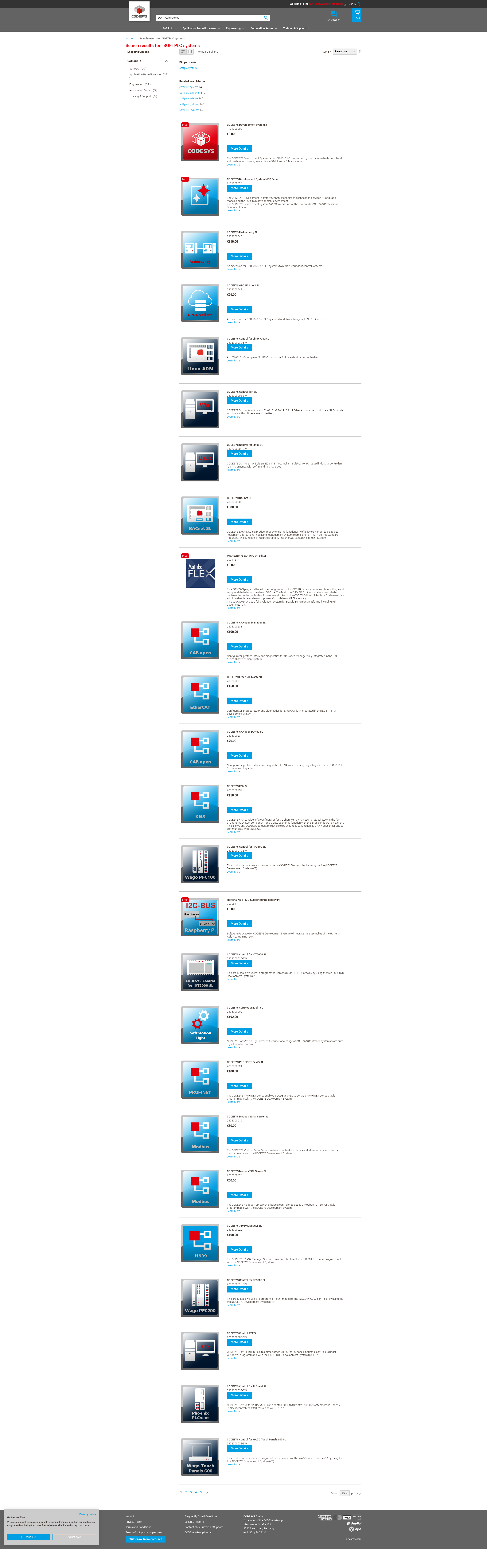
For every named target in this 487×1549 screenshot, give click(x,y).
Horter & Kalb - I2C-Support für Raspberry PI (253, 899)
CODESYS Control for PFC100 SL (246, 846)
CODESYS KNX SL (237, 786)
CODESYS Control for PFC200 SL (246, 1280)
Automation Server (144, 90)
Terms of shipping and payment (144, 1532)
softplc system (188, 68)
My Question (333, 19)
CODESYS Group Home (198, 1532)
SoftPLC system (188, 87)
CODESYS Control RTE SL (242, 1333)
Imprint (130, 1516)
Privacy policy (87, 1514)
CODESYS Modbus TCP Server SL (247, 1171)
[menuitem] (169, 28)
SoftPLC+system (189, 109)
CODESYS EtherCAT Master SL (245, 677)
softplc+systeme (189, 104)
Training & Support (144, 96)
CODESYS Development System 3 (247, 124)
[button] (318, 4)
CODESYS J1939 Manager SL (244, 1225)
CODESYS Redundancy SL (242, 232)
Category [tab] (134, 60)
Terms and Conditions (138, 1527)
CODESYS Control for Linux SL (245, 444)
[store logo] (140, 12)
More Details (239, 148)
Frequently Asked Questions (201, 1516)
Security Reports (194, 1521)
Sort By (326, 51)
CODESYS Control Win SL (242, 391)
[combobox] (213, 18)
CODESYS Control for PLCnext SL (247, 1386)
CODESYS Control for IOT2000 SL (247, 954)
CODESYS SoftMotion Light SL (245, 1007)
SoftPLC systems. (189, 92)
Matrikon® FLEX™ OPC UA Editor (246, 555)
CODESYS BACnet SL (239, 498)
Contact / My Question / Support (204, 1527)
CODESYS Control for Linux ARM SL (248, 338)
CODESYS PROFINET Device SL (245, 1062)
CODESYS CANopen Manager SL (246, 622)
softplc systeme (188, 98)
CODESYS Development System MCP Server (253, 179)
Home (129, 38)
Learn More (233, 164)
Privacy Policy (134, 1521)
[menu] (261, 28)
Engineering (141, 84)
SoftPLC (139, 68)
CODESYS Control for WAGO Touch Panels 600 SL (256, 1439)
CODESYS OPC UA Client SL (243, 285)
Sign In (352, 4)
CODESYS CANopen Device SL (245, 731)
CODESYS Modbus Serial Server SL (247, 1116)
